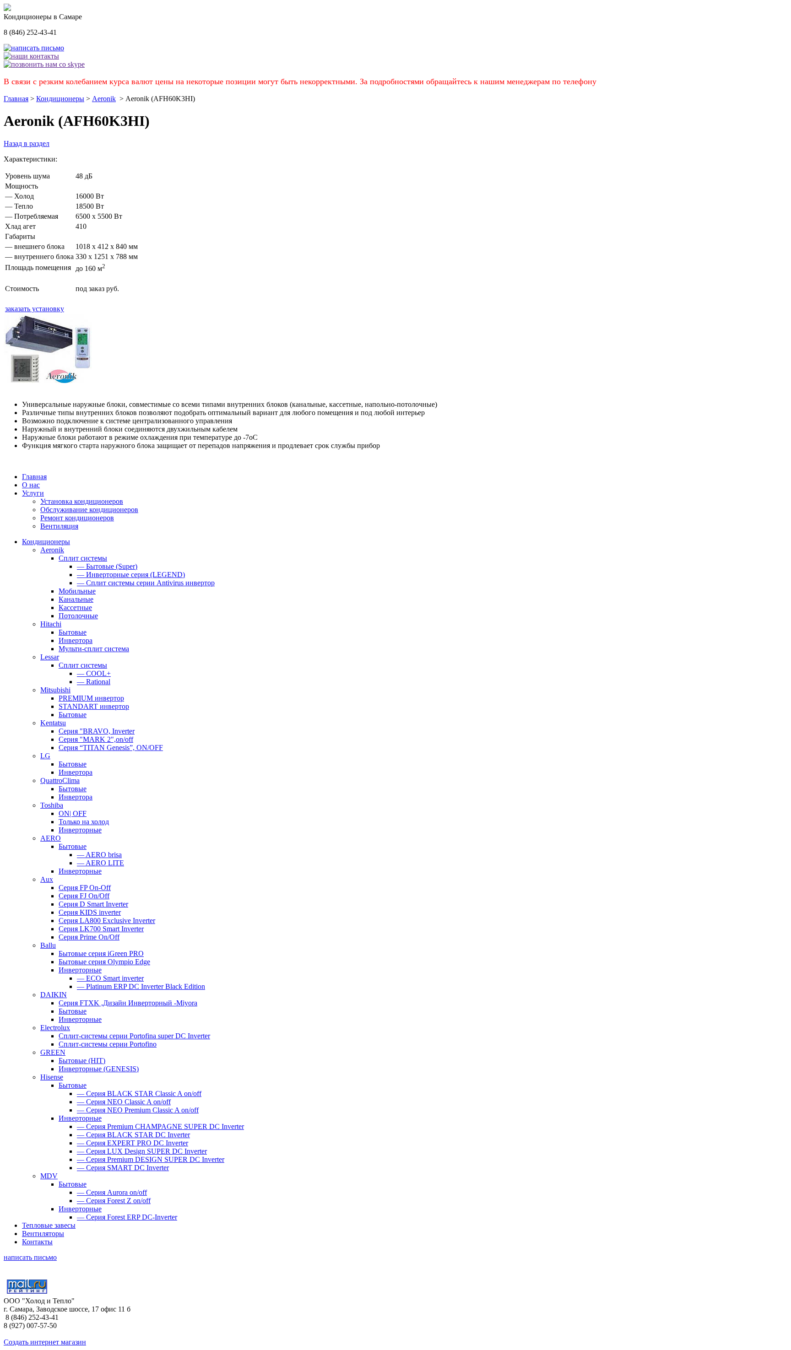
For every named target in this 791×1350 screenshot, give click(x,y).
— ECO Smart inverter (110, 978)
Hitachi (50, 624)
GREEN (52, 1052)
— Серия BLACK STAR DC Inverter (133, 1135)
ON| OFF (73, 813)
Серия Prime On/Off (89, 937)
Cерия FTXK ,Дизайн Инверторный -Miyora (128, 1003)
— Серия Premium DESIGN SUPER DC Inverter (150, 1159)
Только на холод (84, 822)
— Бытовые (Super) (107, 566)
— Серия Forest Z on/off (114, 1200)
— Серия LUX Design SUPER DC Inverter (142, 1151)
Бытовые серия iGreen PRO (101, 953)
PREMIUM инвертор (91, 698)
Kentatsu (53, 723)
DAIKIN (53, 995)
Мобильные (77, 591)
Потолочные (78, 616)
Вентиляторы (43, 1233)
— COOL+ (94, 673)
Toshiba (51, 805)
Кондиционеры (60, 99)
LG (45, 756)
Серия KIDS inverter (90, 912)
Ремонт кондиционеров (77, 518)
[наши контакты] (31, 56)
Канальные (76, 599)
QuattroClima (60, 780)
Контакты (37, 1242)
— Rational (93, 682)
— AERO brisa (99, 855)
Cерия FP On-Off (85, 887)
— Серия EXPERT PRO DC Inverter (132, 1143)
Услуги (33, 493)
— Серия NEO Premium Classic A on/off (138, 1110)
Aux (46, 879)
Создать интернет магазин (45, 1342)
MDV (49, 1176)
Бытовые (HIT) (82, 1060)
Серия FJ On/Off (84, 896)
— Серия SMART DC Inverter (123, 1168)
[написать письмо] (34, 48)
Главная (16, 99)
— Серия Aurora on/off (112, 1192)
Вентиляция (59, 526)
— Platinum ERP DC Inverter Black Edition (141, 986)
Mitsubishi (55, 690)
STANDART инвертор (94, 706)
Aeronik (104, 99)
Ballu (48, 945)
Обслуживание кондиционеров (89, 509)
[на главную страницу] (7, 8)
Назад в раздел (26, 143)
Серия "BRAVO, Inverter (97, 731)
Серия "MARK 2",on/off (96, 739)
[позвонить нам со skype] (44, 64)
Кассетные (75, 607)
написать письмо (30, 1257)
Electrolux (55, 1027)
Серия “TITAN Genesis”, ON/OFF (111, 747)
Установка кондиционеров (81, 501)
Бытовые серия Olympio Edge (104, 962)
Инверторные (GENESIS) (99, 1069)
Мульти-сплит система (94, 649)
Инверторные (80, 830)
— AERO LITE (100, 863)
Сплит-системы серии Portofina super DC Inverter (134, 1036)
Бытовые (73, 632)
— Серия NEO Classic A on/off (124, 1102)
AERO (50, 838)
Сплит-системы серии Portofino (108, 1044)
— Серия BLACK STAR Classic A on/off (139, 1093)
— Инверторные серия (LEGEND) (131, 574)
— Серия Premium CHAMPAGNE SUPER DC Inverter (160, 1126)
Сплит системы (83, 558)
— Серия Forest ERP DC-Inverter (127, 1217)
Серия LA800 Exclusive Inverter (107, 920)
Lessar (49, 657)
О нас (31, 485)
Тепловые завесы (49, 1225)
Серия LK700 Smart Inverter (101, 929)
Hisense (51, 1077)
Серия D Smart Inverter (93, 904)
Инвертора (75, 640)
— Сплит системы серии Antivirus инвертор (146, 583)
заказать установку (34, 309)
